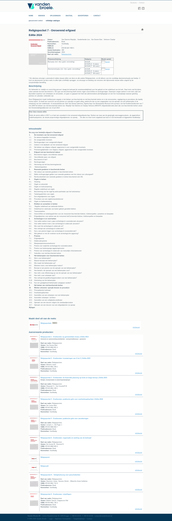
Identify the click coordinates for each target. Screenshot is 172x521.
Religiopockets (66, 54)
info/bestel (136, 327)
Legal (51, 519)
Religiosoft (44, 466)
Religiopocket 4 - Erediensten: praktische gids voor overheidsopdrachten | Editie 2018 (72, 399)
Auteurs (142, 3)
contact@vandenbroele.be (103, 516)
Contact (89, 519)
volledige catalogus (53, 20)
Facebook (139, 8)
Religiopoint (45, 457)
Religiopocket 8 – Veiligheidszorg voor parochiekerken (60, 475)
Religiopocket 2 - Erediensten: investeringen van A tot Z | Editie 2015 (65, 358)
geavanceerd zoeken (36, 20)
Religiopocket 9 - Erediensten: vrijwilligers (56, 494)
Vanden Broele (41, 519)
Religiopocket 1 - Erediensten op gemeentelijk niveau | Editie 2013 (65, 337)
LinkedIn (143, 8)
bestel (108, 62)
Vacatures (133, 3)
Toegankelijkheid (78, 519)
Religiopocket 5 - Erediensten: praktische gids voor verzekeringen (64, 418)
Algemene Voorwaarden (63, 519)
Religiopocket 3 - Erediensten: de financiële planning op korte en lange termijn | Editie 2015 (74, 378)
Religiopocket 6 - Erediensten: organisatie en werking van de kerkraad (66, 438)
